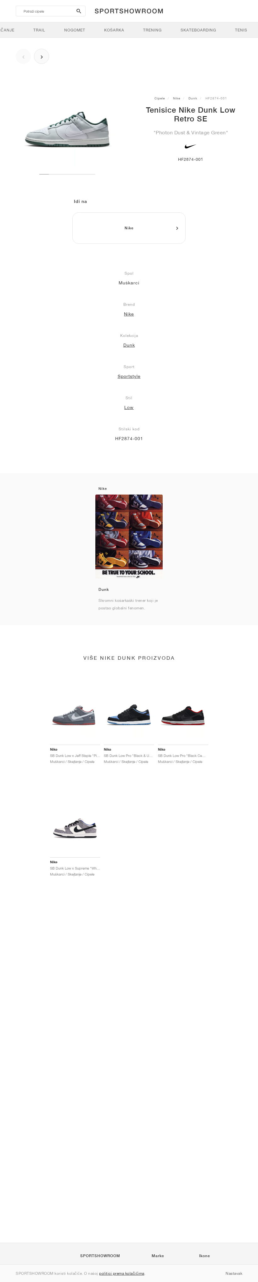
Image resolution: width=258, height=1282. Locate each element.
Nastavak (234, 1273)
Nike (176, 98)
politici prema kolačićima (121, 1273)
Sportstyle (129, 376)
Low (129, 407)
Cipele (159, 98)
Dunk (192, 98)
